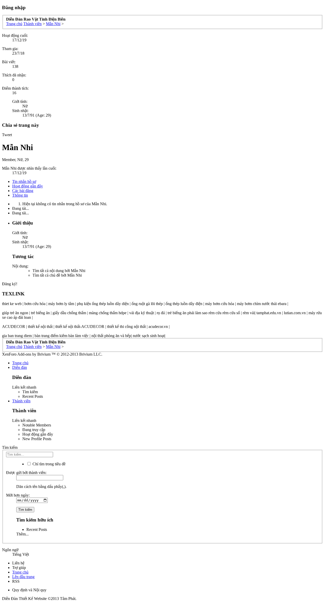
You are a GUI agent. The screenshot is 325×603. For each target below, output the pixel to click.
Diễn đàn (19, 367)
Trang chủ (20, 363)
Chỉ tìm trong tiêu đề (48, 464)
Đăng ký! (9, 284)
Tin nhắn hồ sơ (24, 181)
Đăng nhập (14, 7)
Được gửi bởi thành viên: (26, 472)
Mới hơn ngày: (18, 495)
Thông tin (20, 195)
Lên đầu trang (23, 577)
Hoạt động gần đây (27, 186)
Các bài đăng (22, 190)
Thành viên (21, 401)
